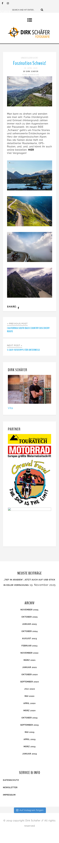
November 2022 (29, 653)
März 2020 (29, 710)
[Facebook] (4, 3)
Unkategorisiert (29, 57)
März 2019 (30, 746)
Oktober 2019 (29, 718)
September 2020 (29, 682)
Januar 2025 (29, 624)
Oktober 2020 (29, 674)
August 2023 (29, 638)
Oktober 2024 (29, 631)
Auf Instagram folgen (32, 810)
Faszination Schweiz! (29, 63)
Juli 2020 (29, 689)
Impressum (9, 795)
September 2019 (29, 725)
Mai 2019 (29, 732)
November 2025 (29, 610)
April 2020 (29, 703)
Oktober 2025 (29, 617)
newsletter (10, 787)
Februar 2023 (29, 646)
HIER (31, 149)
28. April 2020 (31, 68)
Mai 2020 (29, 696)
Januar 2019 (29, 754)
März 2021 (30, 660)
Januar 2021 (29, 667)
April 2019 (30, 739)
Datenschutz (11, 780)
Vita (10, 408)
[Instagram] (9, 3)
